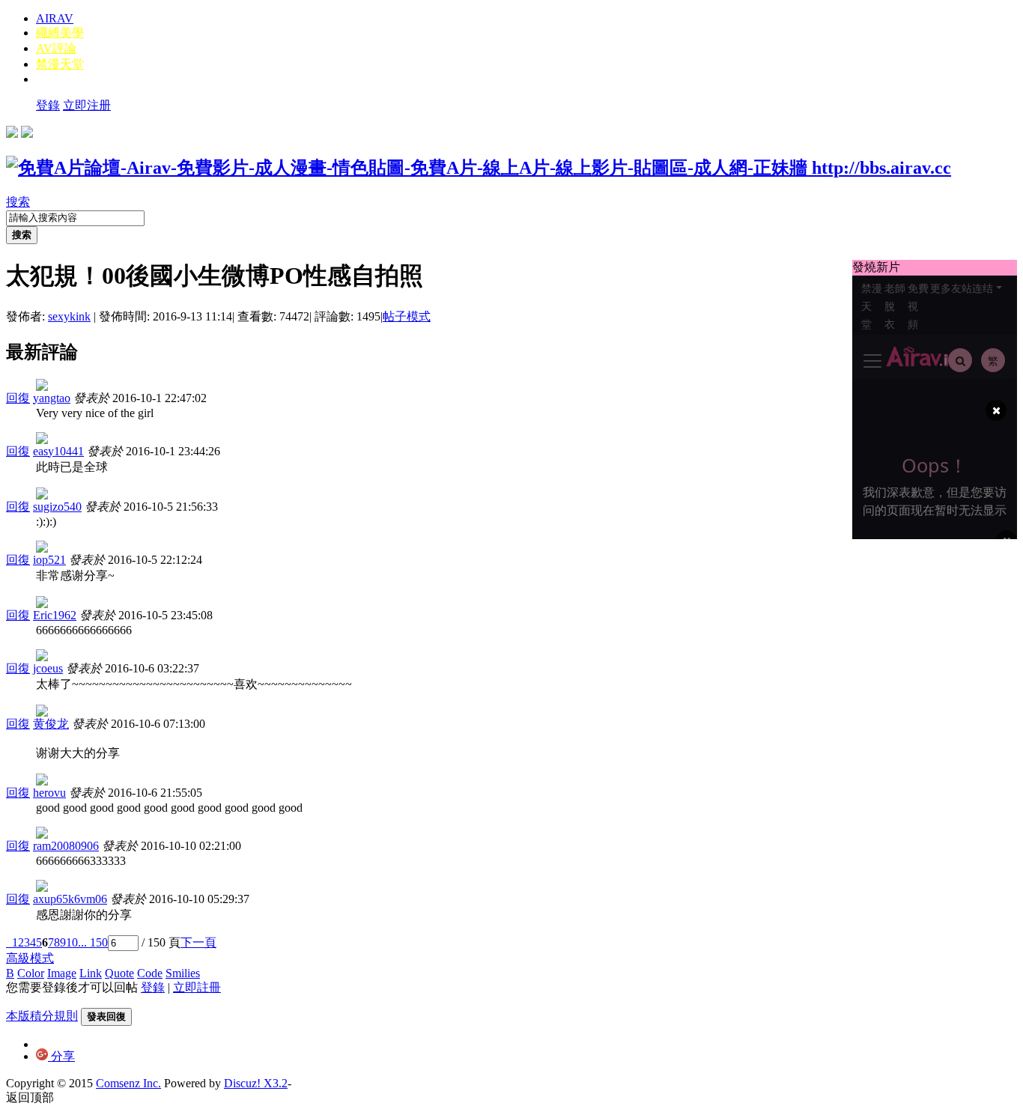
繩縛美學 (60, 32)
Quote (119, 973)
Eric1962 (54, 615)
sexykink (69, 316)
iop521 (49, 559)
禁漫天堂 (60, 64)
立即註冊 (197, 987)
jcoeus (48, 668)
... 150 (93, 942)
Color (30, 973)
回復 (18, 398)
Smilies (183, 973)
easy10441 (58, 451)
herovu (49, 792)
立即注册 (87, 105)
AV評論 (56, 48)
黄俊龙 (51, 723)
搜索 (18, 201)
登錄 (48, 105)
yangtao (51, 398)
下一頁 (198, 942)
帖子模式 (407, 316)
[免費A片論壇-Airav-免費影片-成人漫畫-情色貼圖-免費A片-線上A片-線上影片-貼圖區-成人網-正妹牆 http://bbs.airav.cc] (478, 167)
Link (90, 973)
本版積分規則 (42, 1015)
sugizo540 (57, 506)
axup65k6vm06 (70, 899)
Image (61, 973)
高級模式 (30, 958)
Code (150, 973)
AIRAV (54, 18)
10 (72, 942)
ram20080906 (66, 845)
